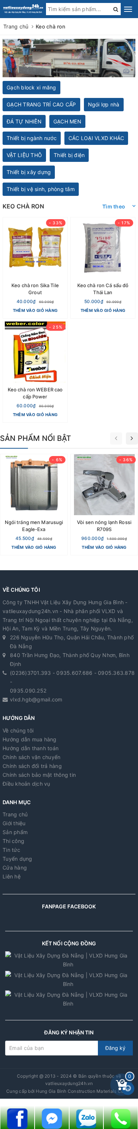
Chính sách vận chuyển (31, 757)
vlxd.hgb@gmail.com (36, 699)
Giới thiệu (14, 823)
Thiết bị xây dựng (29, 172)
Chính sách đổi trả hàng (32, 766)
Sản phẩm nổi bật (35, 438)
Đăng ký (115, 1048)
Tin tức (11, 850)
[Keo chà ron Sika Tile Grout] (35, 267)
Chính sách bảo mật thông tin (39, 775)
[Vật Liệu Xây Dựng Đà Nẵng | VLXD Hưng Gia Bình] (23, 8)
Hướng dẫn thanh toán (31, 748)
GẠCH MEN (67, 121)
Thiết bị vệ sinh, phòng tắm (41, 189)
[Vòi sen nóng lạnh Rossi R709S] (104, 504)
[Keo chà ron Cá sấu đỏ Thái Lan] (103, 267)
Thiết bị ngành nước (32, 138)
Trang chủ (15, 814)
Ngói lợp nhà (104, 104)
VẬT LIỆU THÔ (24, 155)
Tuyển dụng (17, 859)
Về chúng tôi (18, 730)
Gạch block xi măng (31, 87)
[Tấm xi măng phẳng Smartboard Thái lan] (69, 58)
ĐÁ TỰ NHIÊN (24, 121)
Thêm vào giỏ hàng (35, 310)
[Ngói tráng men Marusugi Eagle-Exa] (33, 504)
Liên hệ (12, 876)
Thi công (13, 841)
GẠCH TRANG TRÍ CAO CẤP (41, 104)
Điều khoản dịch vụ (26, 784)
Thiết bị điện (69, 155)
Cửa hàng (15, 867)
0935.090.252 (28, 690)
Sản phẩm (15, 832)
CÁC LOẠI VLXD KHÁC (96, 138)
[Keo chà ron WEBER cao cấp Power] (35, 372)
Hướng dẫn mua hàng (30, 739)
